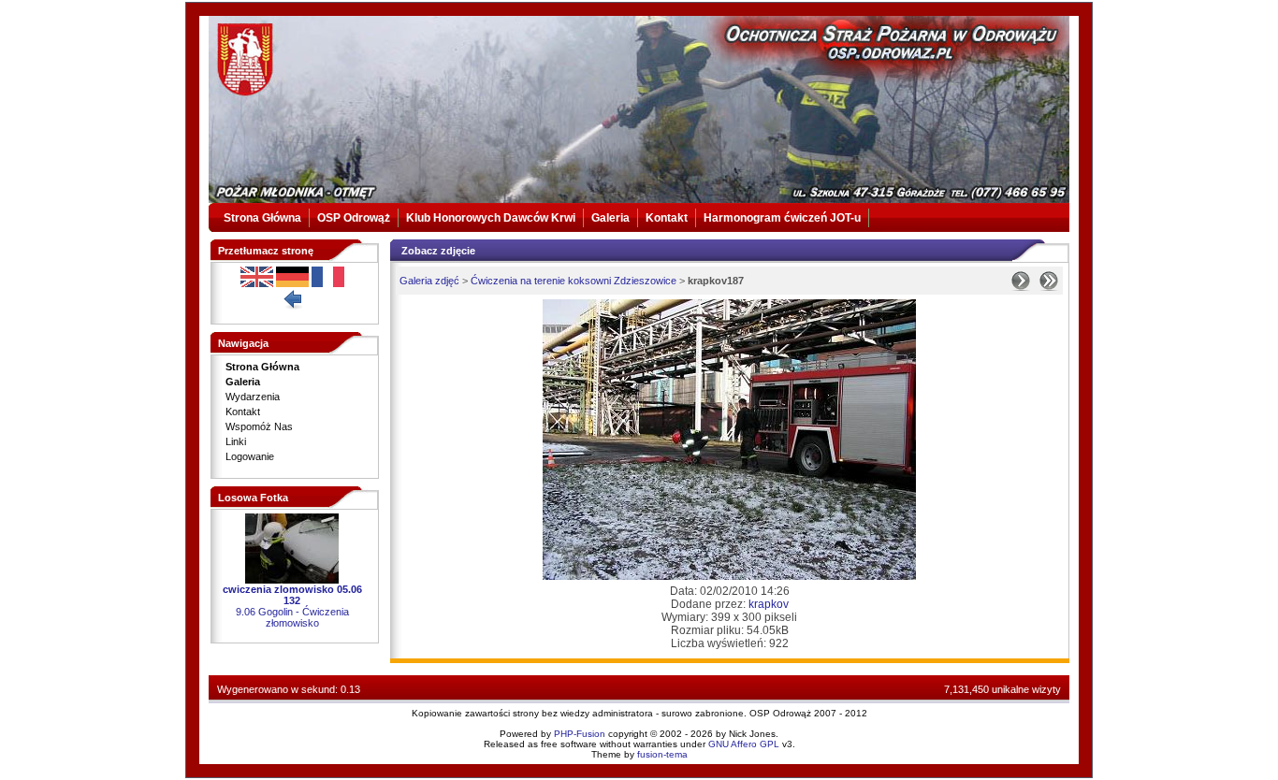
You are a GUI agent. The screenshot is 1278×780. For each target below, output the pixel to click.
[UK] (256, 283)
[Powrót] (292, 305)
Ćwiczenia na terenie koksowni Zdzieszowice (573, 280)
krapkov (768, 604)
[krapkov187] (729, 576)
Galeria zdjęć (429, 280)
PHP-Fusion (579, 734)
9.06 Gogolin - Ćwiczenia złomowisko (292, 617)
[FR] (328, 283)
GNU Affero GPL (743, 744)
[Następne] (1020, 287)
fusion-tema (662, 754)
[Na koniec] (1048, 287)
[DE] (292, 283)
